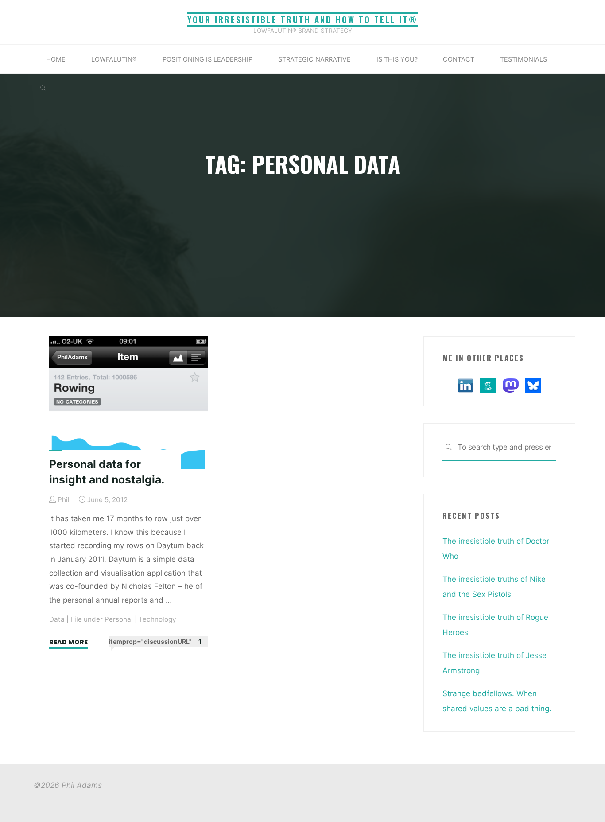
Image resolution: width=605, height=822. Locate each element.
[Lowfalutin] (488, 384)
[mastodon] (510, 384)
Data (57, 619)
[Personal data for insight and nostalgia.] (128, 402)
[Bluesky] (533, 384)
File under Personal (101, 619)
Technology (157, 619)
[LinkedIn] (465, 384)
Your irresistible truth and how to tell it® (302, 19)
